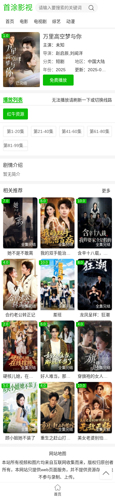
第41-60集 (72, 131)
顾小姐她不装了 (20, 437)
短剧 (60, 61)
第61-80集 (99, 131)
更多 (106, 190)
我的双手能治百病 (57, 253)
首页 (10, 21)
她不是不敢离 (20, 253)
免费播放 (58, 80)
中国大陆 (96, 61)
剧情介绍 (13, 165)
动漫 (70, 21)
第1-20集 (15, 131)
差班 (57, 314)
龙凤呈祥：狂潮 (95, 314)
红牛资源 (15, 114)
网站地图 (57, 453)
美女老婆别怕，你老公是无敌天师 (95, 437)
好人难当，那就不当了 (57, 376)
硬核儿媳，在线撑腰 (20, 376)
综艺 (56, 21)
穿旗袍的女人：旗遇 (95, 376)
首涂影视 (18, 7)
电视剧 (40, 21)
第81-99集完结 (15, 145)
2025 (61, 69)
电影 (24, 21)
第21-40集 (43, 131)
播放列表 (13, 99)
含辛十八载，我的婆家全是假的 (95, 253)
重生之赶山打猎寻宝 (57, 437)
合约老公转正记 (20, 314)
